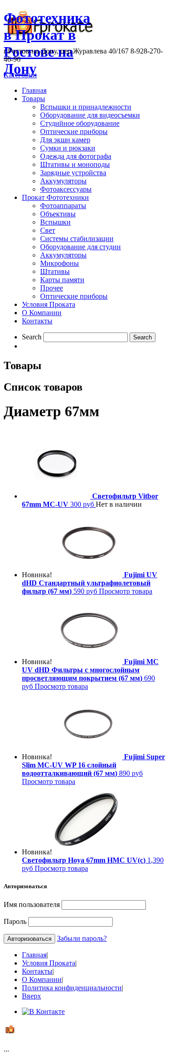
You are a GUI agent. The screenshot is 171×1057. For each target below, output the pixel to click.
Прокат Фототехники (55, 197)
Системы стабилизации (77, 238)
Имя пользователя (32, 904)
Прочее (51, 288)
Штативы (55, 271)
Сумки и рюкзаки (67, 148)
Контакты (37, 321)
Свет (47, 230)
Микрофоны (59, 263)
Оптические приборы (74, 131)
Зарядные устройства (73, 173)
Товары (33, 98)
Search (31, 337)
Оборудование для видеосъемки (90, 115)
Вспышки (55, 222)
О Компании (42, 313)
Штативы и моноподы (75, 164)
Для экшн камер (65, 140)
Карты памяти (62, 280)
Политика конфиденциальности (72, 988)
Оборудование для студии (80, 247)
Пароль (15, 921)
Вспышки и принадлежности (85, 107)
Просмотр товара (125, 591)
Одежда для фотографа (75, 156)
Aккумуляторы (63, 255)
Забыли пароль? (82, 938)
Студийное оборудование (79, 123)
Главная (34, 90)
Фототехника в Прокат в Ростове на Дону (47, 43)
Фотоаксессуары (66, 189)
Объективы (58, 214)
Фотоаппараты (63, 205)
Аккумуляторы (63, 181)
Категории (20, 75)
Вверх (31, 996)
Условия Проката (48, 304)
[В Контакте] (43, 1011)
